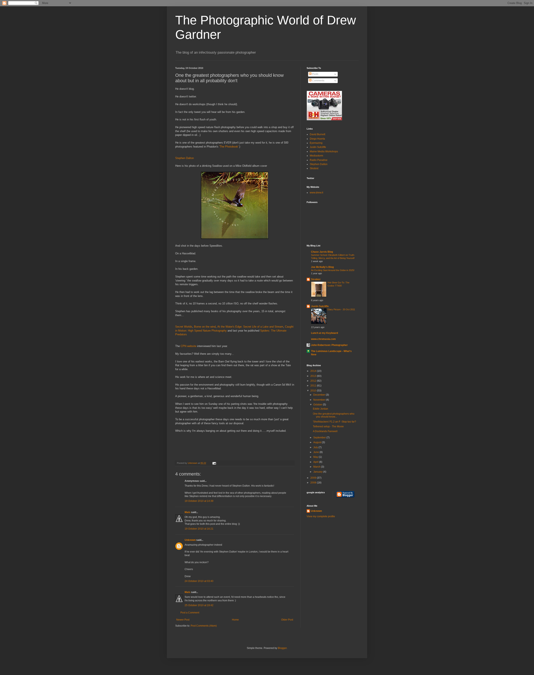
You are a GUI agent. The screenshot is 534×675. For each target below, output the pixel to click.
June (316, 452)
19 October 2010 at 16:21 (199, 528)
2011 (313, 385)
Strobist (314, 168)
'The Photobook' (228, 146)
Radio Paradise (318, 160)
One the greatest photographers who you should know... (333, 415)
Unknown (193, 463)
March (317, 466)
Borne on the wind (205, 326)
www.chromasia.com (323, 339)
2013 (313, 376)
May (316, 456)
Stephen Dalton (184, 158)
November (319, 399)
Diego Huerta (317, 138)
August (317, 442)
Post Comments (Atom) (204, 625)
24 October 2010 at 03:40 (199, 581)
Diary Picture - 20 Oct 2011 (341, 309)
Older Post (287, 619)
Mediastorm (316, 155)
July (316, 447)
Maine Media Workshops (324, 151)
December (319, 394)
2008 (313, 482)
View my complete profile (321, 516)
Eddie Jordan (320, 408)
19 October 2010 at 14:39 (199, 501)
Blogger (282, 648)
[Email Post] (213, 463)
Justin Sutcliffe (318, 147)
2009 (313, 477)
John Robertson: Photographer (329, 345)
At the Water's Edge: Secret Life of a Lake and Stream (250, 326)
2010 (313, 390)
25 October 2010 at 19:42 (199, 605)
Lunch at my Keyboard (324, 333)
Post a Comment (189, 612)
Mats (187, 512)
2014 (313, 371)
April (316, 462)
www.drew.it (316, 192)
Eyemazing (316, 142)
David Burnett (317, 134)
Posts (314, 74)
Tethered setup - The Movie (328, 426)
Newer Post (182, 619)
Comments (317, 80)
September (319, 437)
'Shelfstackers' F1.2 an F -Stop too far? (334, 421)
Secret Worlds (183, 326)
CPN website (188, 346)
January (318, 471)
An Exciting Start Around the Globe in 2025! (332, 270)
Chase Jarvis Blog (322, 251)
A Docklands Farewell (325, 431)
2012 (313, 380)
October (318, 404)
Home (235, 619)
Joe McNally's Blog (322, 267)
